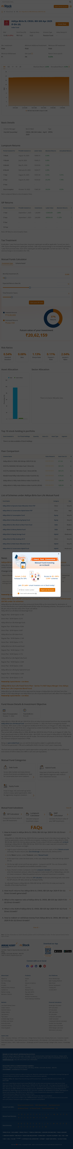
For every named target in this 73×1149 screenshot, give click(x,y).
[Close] (58, 553)
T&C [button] (36, 593)
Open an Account (47, 590)
